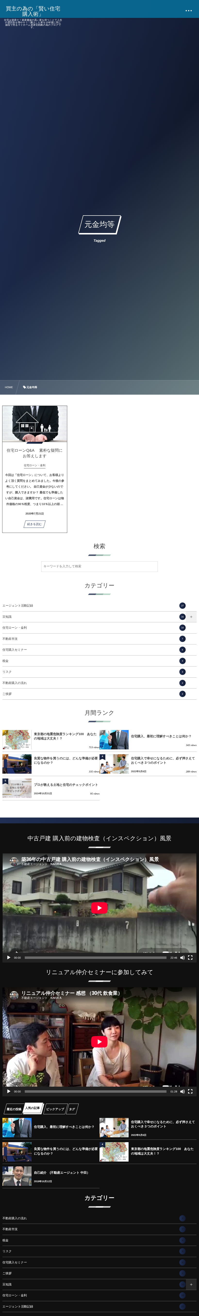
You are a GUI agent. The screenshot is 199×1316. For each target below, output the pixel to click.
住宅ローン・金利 (93, 627)
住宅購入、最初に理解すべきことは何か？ (161, 736)
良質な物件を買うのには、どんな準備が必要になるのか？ (66, 760)
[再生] (8, 957)
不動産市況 (92, 639)
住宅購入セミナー (92, 649)
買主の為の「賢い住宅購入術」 (33, 11)
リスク (92, 672)
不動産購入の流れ (92, 683)
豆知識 (93, 616)
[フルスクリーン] (190, 957)
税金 (92, 661)
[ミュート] (182, 957)
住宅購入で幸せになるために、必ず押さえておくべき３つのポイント (163, 760)
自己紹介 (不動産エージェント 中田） (62, 1172)
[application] (99, 908)
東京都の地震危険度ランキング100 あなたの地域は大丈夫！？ (65, 736)
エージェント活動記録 (93, 605)
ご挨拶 (92, 694)
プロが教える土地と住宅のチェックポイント (66, 784)
